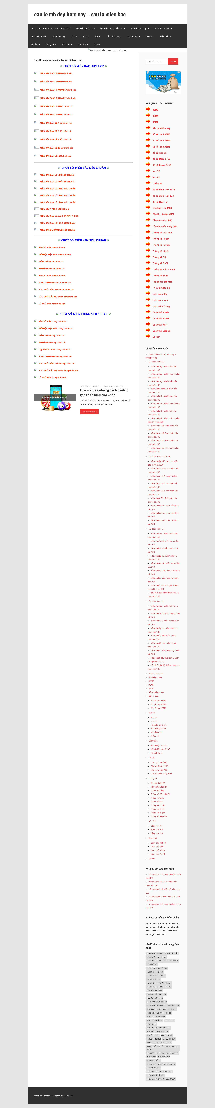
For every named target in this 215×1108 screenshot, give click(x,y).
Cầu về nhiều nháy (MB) (165, 226)
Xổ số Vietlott (157, 732)
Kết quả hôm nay (114, 36)
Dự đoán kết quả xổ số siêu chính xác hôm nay (162, 1047)
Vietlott (149, 36)
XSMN (86, 36)
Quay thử (82, 44)
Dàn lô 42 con (162, 1031)
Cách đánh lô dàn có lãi (156, 1005)
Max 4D (156, 177)
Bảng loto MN (157, 829)
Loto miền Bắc (160, 294)
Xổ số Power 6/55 (162, 165)
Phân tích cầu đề (38, 36)
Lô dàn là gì (151, 1057)
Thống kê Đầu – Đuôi (164, 269)
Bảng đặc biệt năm (154, 991)
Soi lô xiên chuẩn (154, 1068)
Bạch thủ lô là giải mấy (156, 976)
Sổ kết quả (132, 36)
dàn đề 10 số (166, 1035)
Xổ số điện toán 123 (163, 195)
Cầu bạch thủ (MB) (162, 208)
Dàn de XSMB (151, 1024)
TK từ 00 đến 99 (161, 287)
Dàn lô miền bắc (153, 1035)
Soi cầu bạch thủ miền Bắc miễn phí (161, 1064)
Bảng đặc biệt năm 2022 (156, 994)
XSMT (97, 36)
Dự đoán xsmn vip (138, 28)
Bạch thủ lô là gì (153, 979)
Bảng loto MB (157, 833)
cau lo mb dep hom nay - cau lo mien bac (107, 386)
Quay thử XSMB (161, 312)
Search (173, 61)
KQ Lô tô (65, 44)
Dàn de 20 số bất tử (155, 1020)
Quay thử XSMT (161, 324)
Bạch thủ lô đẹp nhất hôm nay (159, 987)
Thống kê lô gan (161, 238)
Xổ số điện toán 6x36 (164, 189)
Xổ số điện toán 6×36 (160, 749)
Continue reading (88, 412)
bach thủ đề (152, 964)
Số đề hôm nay (58, 36)
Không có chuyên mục (155, 1053)
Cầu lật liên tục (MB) (163, 214)
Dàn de (168, 1013)
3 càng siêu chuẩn (154, 961)
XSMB (74, 36)
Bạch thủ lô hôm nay (155, 972)
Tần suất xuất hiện (162, 281)
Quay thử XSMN (161, 318)
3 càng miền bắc (171, 953)
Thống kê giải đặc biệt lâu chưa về (161, 1079)
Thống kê (50, 44)
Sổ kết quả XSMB (161, 134)
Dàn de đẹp (151, 1031)
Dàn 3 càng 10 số (169, 1009)
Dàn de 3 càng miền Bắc (156, 1017)
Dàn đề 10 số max (154, 1039)
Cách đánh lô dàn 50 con (157, 1002)
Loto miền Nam (160, 300)
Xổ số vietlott (160, 152)
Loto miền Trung (161, 306)
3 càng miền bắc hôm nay (157, 957)
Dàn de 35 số (169, 1020)
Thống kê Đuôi (160, 263)
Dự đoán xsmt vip (162, 28)
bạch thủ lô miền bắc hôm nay (159, 983)
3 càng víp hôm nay (170, 961)
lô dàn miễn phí (164, 1057)
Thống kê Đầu (160, 257)
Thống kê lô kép (161, 251)
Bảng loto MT (157, 826)
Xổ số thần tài (160, 202)
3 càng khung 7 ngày (155, 953)
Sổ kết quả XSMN (162, 140)
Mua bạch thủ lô (153, 1060)
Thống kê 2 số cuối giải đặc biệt (159, 1072)
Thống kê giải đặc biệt (156, 1075)
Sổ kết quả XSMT (161, 146)
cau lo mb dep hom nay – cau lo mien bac (80, 14)
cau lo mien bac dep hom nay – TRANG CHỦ (50, 28)
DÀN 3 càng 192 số (154, 1009)
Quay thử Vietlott (162, 330)
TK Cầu (34, 44)
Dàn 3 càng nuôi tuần (155, 1013)
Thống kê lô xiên (161, 244)
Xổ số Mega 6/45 (161, 158)
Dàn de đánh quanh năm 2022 (158, 1028)
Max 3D (156, 171)
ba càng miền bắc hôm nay (157, 968)
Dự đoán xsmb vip (84, 28)
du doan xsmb (173, 1005)
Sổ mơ (97, 44)
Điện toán (164, 36)
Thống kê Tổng (160, 275)
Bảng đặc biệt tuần (155, 998)
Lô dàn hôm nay (172, 1053)
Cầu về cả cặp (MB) (162, 220)
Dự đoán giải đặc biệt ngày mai (159, 1043)
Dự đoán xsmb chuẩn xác (111, 28)
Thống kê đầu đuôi (162, 232)
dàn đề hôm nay (168, 1039)
